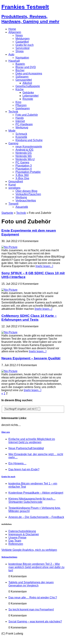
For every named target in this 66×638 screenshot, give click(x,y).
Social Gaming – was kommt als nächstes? (35, 621)
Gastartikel (22, 41)
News (19, 35)
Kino (18, 102)
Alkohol (27, 83)
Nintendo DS (23, 152)
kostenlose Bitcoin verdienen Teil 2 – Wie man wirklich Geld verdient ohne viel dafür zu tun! (36, 567)
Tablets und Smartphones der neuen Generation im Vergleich (31, 584)
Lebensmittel (31, 95)
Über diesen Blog (26, 190)
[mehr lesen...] (44, 266)
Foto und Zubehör (26, 114)
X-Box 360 (22, 175)
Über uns (5, 432)
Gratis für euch (24, 44)
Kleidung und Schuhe (29, 140)
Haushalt (14, 60)
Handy (19, 117)
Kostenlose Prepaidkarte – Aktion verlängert (35, 492)
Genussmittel (23, 79)
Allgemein (14, 32)
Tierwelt (13, 203)
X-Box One (22, 178)
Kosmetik (21, 137)
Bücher (19, 70)
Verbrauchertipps (9, 557)
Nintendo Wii (23, 156)
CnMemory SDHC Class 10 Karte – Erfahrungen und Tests (29, 317)
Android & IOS (24, 149)
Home (12, 29)
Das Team (14, 540)
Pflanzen (21, 105)
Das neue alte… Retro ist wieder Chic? (32, 597)
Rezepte (28, 98)
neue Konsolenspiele (28, 146)
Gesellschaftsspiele (27, 86)
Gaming (13, 143)
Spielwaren (22, 108)
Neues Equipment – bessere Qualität (30, 358)
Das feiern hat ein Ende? (23, 469)
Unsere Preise (17, 537)
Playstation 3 (23, 165)
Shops (19, 51)
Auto (11, 54)
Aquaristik (21, 206)
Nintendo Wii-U (25, 159)
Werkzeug (21, 127)
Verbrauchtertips (25, 200)
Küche (19, 89)
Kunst (12, 184)
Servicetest (22, 48)
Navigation (22, 57)
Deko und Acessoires (28, 73)
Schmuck (21, 133)
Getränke (28, 92)
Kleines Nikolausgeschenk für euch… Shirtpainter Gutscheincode (31, 500)
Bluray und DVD (25, 67)
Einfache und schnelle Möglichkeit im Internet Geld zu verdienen (31, 441)
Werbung (21, 197)
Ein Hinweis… (17, 463)
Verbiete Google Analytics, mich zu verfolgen (29, 549)
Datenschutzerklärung (22, 531)
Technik (13, 111)
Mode (11, 130)
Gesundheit (15, 181)
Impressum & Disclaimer (23, 534)
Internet (20, 121)
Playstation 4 (23, 168)
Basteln (20, 63)
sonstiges (14, 187)
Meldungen (22, 38)
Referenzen (15, 543)
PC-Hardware (24, 124)
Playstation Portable (28, 171)
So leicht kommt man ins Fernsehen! (31, 609)
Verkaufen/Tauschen (28, 194)
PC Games (22, 162)
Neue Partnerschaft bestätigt (26, 448)
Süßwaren (22, 76)
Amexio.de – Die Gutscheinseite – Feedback (36, 517)
